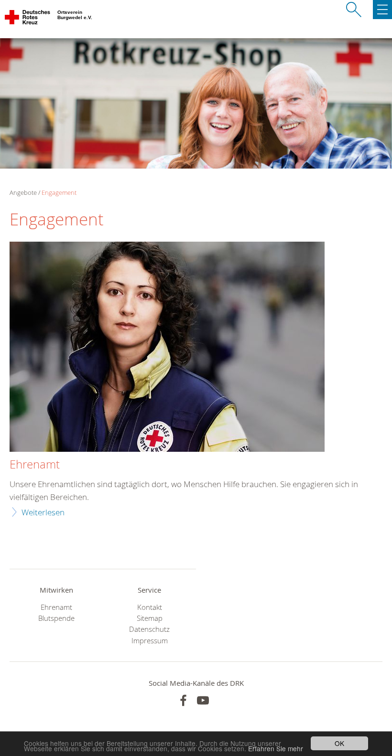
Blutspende (56, 618)
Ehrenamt (35, 465)
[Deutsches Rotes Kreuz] (28, 19)
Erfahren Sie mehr (275, 748)
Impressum (149, 640)
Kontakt (149, 607)
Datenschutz (149, 629)
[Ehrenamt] (167, 348)
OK (339, 743)
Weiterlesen (43, 512)
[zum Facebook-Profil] (183, 700)
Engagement (59, 192)
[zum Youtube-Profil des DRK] (203, 700)
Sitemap (150, 618)
